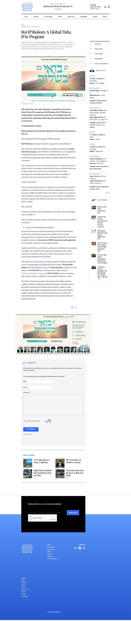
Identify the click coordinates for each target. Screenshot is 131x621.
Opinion (35, 17)
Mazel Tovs (24, 589)
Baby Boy (92, 76)
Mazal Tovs (71, 17)
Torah (26, 17)
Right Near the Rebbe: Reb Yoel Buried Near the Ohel (43, 473)
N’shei (60, 17)
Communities (48, 17)
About (105, 17)
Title (25, 381)
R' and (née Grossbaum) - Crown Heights (97, 80)
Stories (23, 594)
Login (24, 434)
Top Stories (51, 550)
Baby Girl (92, 132)
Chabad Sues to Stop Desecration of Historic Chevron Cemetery (102, 222)
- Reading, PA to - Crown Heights (99, 94)
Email (25, 387)
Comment (26, 393)
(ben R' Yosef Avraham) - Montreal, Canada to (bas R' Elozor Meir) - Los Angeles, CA (99, 115)
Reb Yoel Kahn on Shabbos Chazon (73, 461)
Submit (95, 17)
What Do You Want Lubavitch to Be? (101, 210)
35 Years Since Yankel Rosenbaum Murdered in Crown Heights (102, 259)
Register (30, 434)
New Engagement (95, 88)
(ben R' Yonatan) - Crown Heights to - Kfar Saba (98, 161)
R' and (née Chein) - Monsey (98, 137)
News (22, 24)
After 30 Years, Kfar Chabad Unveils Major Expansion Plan (102, 247)
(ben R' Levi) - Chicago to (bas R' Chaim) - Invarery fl (98, 179)
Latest (23, 578)
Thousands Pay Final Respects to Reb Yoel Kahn (75, 473)
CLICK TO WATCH (28, 182)
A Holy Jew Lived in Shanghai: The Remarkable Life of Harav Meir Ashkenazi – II (102, 273)
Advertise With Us (53, 559)
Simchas (50, 556)
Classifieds (83, 17)
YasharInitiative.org (37, 267)
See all (108, 193)
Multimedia (50, 547)
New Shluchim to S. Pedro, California (42, 461)
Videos (23, 592)
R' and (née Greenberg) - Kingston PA (97, 149)
